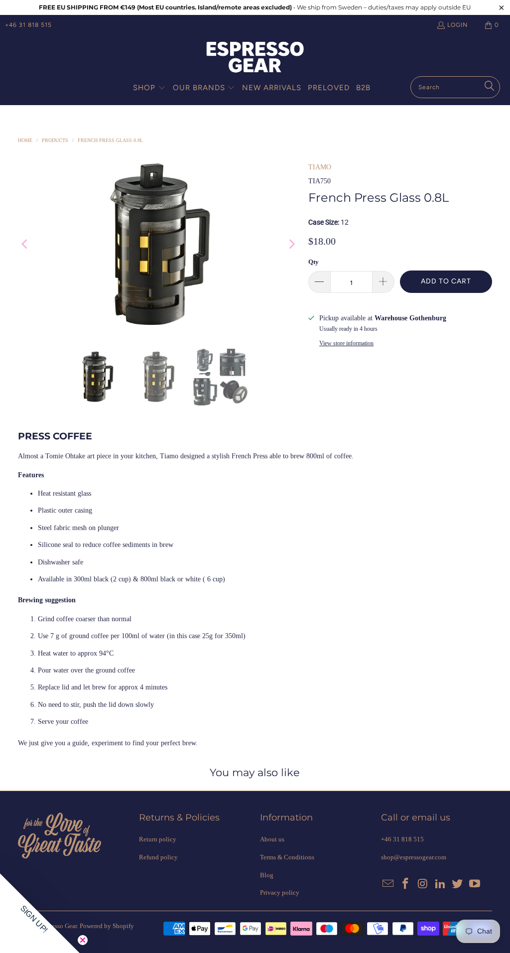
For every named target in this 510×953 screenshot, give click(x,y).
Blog (266, 875)
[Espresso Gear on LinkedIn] (440, 884)
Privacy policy (279, 892)
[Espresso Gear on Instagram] (423, 884)
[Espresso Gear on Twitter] (457, 884)
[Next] (291, 244)
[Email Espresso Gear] (388, 884)
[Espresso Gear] (255, 58)
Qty (313, 262)
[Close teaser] (83, 940)
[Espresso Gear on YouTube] (475, 884)
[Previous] (25, 244)
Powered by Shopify (107, 926)
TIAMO (319, 167)
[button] (149, 88)
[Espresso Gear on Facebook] (405, 884)
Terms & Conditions (287, 857)
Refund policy (158, 857)
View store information (346, 343)
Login (457, 24)
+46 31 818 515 (28, 24)
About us (272, 839)
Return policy (157, 839)
